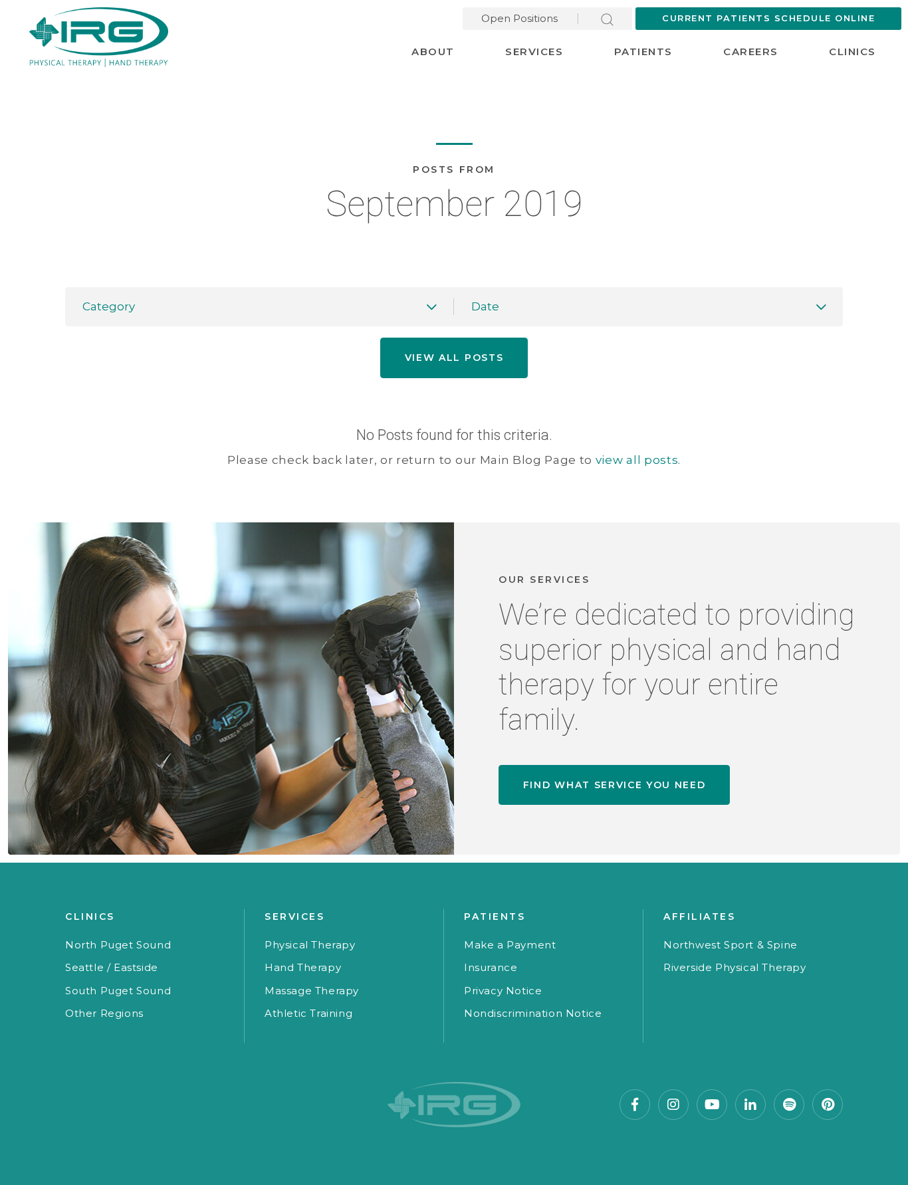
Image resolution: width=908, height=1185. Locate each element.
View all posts (454, 358)
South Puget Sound (118, 990)
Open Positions (519, 18)
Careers (750, 51)
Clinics (852, 51)
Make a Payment (510, 944)
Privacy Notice (503, 990)
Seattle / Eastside (111, 967)
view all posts (637, 460)
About (433, 51)
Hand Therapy (303, 967)
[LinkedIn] (750, 1104)
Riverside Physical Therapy (734, 967)
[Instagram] (673, 1104)
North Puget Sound (118, 944)
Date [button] (485, 306)
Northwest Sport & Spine (730, 944)
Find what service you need (614, 785)
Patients (643, 51)
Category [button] (108, 306)
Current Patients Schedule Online (768, 18)
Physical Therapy (310, 944)
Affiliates (699, 916)
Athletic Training (308, 1013)
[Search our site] (607, 18)
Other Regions (104, 1013)
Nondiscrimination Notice (533, 1013)
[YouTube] (712, 1104)
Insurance (490, 967)
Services (534, 51)
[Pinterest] (827, 1104)
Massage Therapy (312, 990)
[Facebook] (635, 1104)
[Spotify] (789, 1104)
